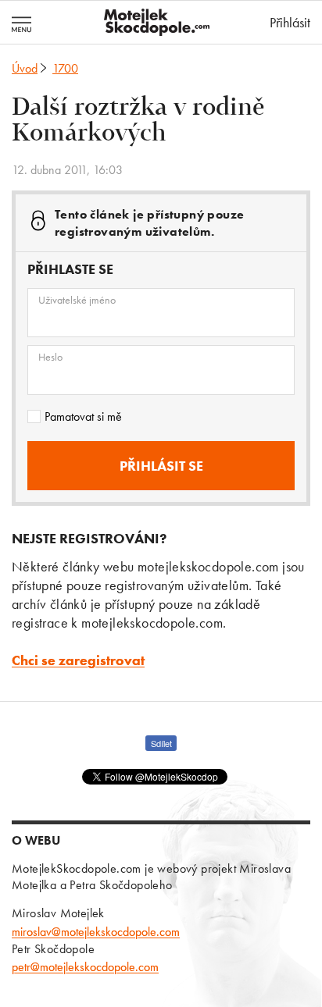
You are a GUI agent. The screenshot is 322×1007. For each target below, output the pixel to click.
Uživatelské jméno (77, 299)
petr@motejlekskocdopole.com (85, 967)
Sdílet (161, 743)
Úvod (25, 68)
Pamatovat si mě (83, 416)
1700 (65, 68)
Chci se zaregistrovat (78, 660)
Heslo (50, 356)
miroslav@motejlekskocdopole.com (96, 931)
